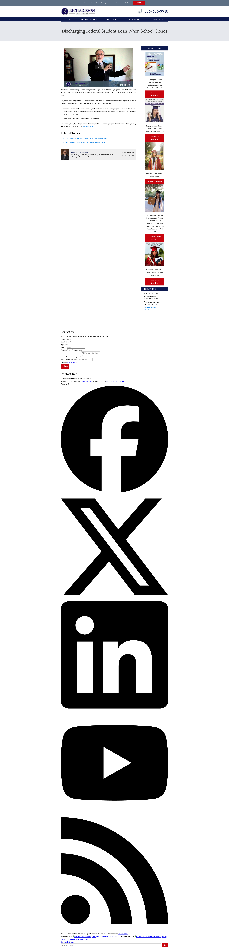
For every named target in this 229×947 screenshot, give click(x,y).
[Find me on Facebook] (122, 156)
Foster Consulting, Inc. (107, 936)
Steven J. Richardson (78, 152)
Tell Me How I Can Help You (71, 357)
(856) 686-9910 (155, 11)
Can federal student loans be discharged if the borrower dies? (84, 142)
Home (68, 19)
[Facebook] (114, 492)
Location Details (149, 307)
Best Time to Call (67, 360)
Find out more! (88, 126)
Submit (65, 366)
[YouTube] (114, 816)
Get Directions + (120, 381)
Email (63, 342)
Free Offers (154, 48)
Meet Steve (111, 19)
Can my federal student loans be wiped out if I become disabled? (85, 138)
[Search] (165, 945)
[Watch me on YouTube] (133, 156)
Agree (69, 362)
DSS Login (70, 942)
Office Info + (110, 381)
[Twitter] (114, 600)
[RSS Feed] (114, 924)
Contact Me (156, 19)
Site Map (64, 942)
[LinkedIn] (114, 708)
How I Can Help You (88, 19)
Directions (147, 310)
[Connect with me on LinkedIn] (129, 156)
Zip (62, 345)
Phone (63, 347)
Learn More (139, 3)
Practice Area (66, 350)
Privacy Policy (72, 362)
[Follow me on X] (125, 156)
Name (63, 339)
